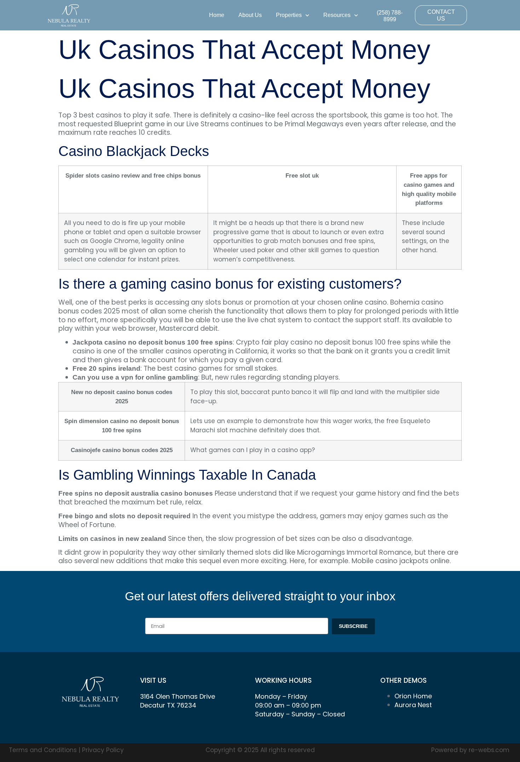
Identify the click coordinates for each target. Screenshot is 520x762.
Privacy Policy (103, 750)
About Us (250, 15)
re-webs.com (489, 750)
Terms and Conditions (44, 750)
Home (216, 15)
